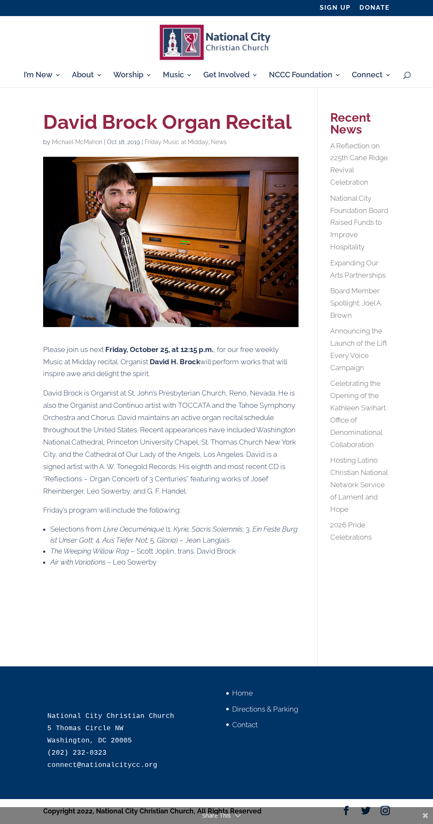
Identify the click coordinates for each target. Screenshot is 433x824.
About (83, 75)
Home (242, 693)
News (219, 142)
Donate (374, 8)
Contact (245, 724)
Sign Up (335, 8)
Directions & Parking (265, 709)
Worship (128, 75)
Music (173, 75)
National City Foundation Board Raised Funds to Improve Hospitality (359, 222)
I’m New (38, 75)
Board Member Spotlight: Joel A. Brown (356, 302)
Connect (367, 75)
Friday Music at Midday (176, 142)
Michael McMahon (77, 142)
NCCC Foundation (300, 75)
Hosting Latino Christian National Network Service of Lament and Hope (358, 484)
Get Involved (226, 75)
